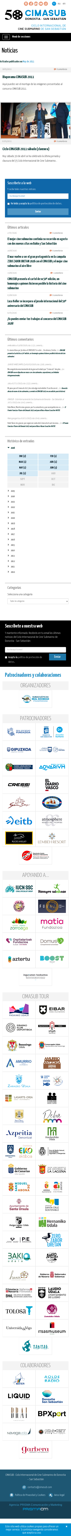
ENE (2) (22, 456)
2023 (13, 502)
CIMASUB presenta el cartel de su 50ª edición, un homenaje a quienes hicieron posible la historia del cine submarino (36, 284)
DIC (53, 485)
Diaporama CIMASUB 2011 (18, 77)
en (64, 3)
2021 (13, 512)
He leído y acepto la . (36, 203)
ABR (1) (53, 462)
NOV (22, 485)
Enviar (38, 211)
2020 (13, 518)
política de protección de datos (45, 203)
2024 (13, 496)
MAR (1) (22, 462)
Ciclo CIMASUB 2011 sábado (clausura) (25, 149)
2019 (13, 523)
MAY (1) (22, 467)
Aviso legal (59, 1495)
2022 (13, 507)
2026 (13, 448)
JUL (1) (22, 473)
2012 (13, 561)
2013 (13, 556)
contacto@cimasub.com (40, 1487)
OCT (53, 479)
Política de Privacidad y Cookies (30, 1495)
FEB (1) (53, 456)
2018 (13, 529)
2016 (13, 539)
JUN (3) (53, 467)
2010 (13, 572)
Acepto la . (25, 659)
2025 (13, 491)
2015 (13, 545)
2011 (13, 566)
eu (59, 3)
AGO (53, 473)
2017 (13, 534)
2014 (13, 550)
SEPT (22, 479)
